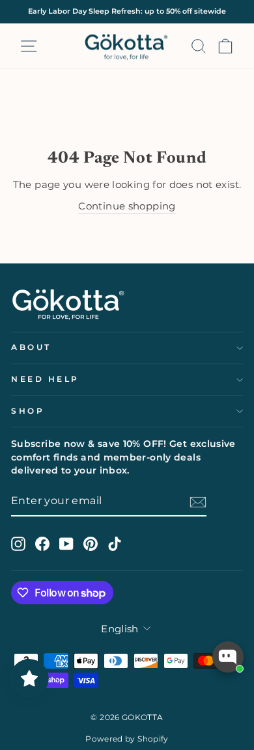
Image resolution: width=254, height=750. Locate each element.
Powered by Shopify (127, 738)
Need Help (45, 379)
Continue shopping (126, 206)
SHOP (27, 411)
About (31, 347)
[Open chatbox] (228, 657)
